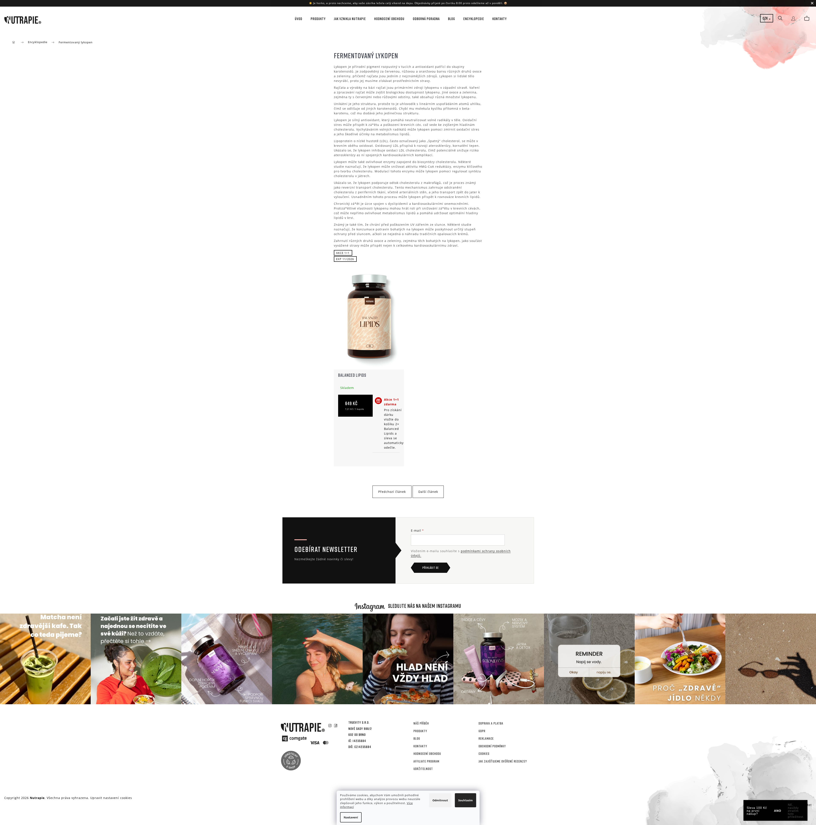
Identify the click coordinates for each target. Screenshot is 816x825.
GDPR (482, 731)
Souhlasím (465, 800)
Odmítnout (440, 800)
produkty (420, 731)
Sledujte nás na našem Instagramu (424, 605)
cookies (484, 753)
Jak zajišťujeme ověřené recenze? (503, 761)
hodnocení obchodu (427, 753)
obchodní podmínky (492, 746)
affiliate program (426, 761)
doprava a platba (491, 723)
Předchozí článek (392, 492)
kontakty (420, 746)
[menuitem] (297, 19)
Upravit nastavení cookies (111, 798)
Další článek (428, 492)
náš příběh (421, 723)
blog (416, 738)
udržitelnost (423, 769)
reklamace (486, 738)
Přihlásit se (430, 567)
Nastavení (351, 817)
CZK (765, 18)
